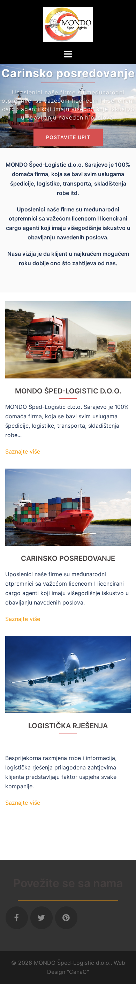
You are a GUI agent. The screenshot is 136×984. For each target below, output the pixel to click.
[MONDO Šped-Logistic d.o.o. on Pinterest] (66, 917)
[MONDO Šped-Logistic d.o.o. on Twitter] (41, 917)
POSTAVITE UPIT (68, 137)
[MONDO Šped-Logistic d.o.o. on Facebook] (17, 917)
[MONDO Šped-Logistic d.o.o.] (68, 23)
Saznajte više (22, 451)
